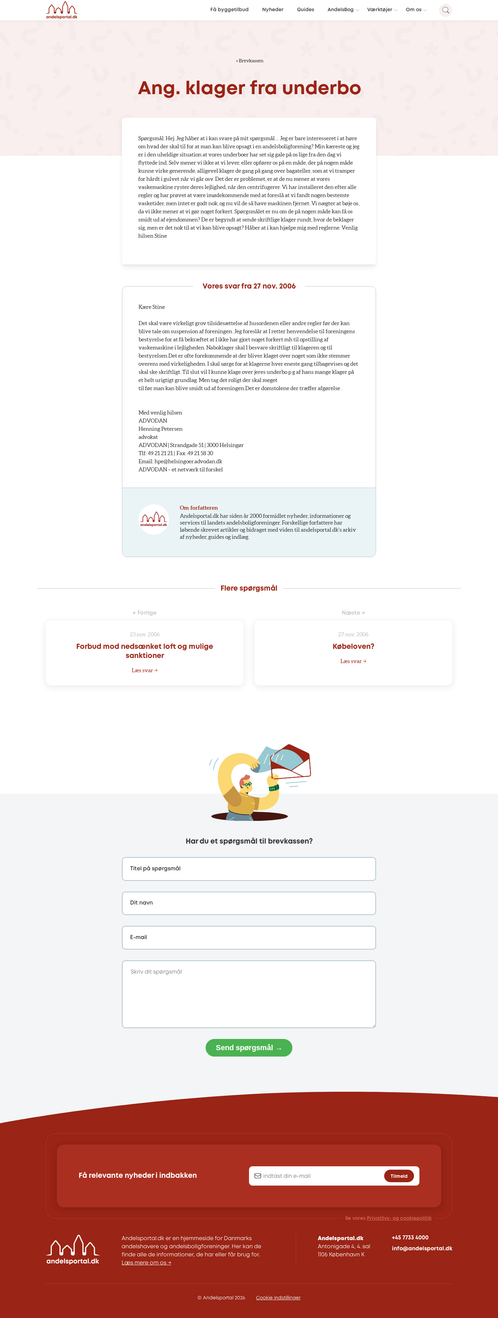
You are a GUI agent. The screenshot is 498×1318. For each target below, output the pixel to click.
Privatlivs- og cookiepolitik (399, 1218)
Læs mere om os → (146, 1263)
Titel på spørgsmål (155, 868)
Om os (413, 10)
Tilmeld (399, 1176)
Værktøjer (379, 10)
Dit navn (141, 903)
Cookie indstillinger (278, 1298)
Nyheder (273, 10)
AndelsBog (341, 10)
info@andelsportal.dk (422, 1248)
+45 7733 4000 (410, 1237)
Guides (305, 10)
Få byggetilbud (229, 10)
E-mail (138, 937)
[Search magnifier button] (445, 10)
